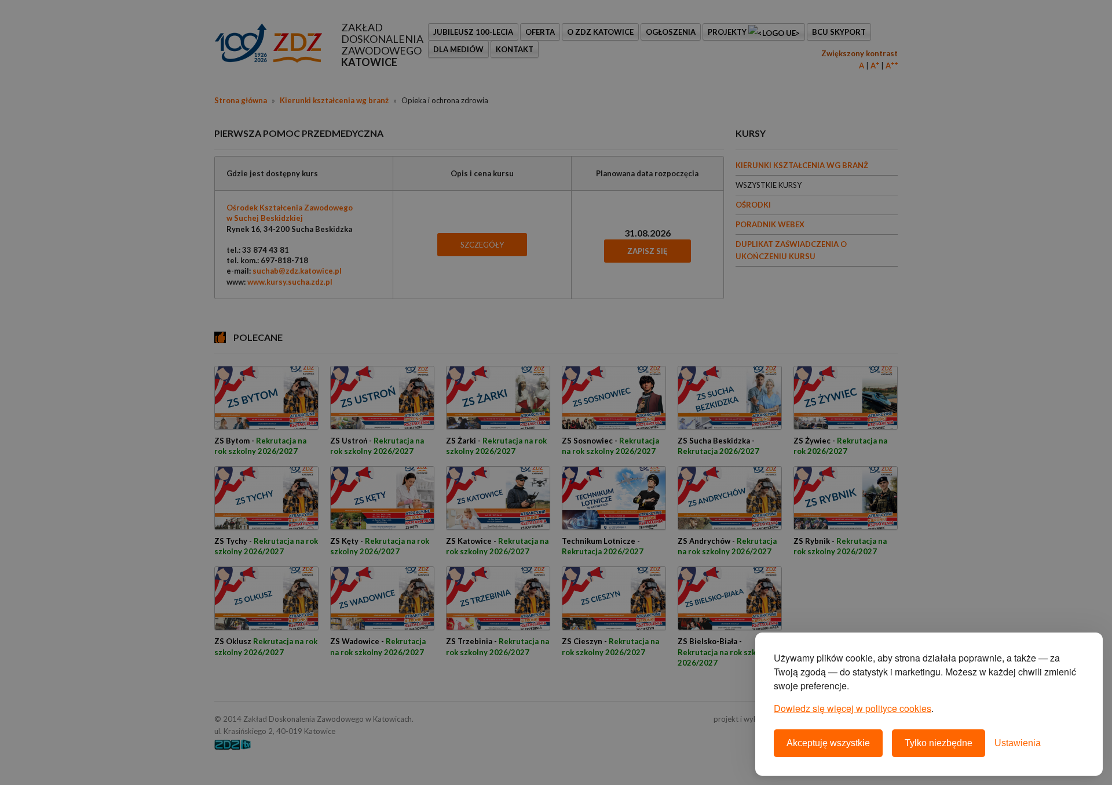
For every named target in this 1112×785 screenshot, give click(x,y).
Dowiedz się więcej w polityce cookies (852, 708)
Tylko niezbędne (938, 743)
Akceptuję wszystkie (828, 743)
